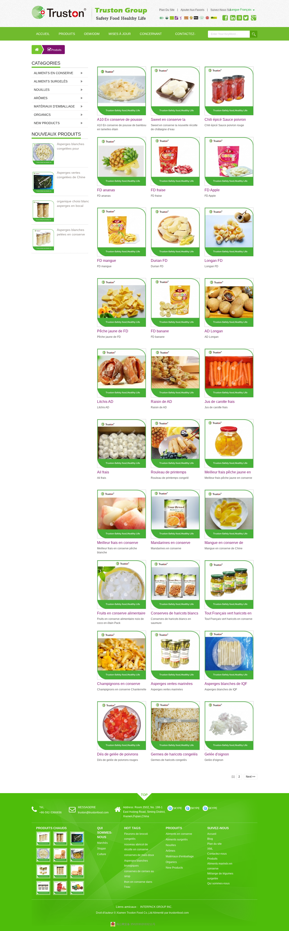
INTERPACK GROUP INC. (156, 906)
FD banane (160, 331)
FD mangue (106, 260)
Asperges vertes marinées (172, 684)
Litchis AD (105, 402)
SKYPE (177, 808)
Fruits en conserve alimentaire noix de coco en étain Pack (121, 613)
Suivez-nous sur (220, 9)
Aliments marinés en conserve (219, 866)
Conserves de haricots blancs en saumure (174, 613)
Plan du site (167, 9)
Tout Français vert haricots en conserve (228, 613)
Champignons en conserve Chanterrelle (118, 684)
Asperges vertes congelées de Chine (71, 175)
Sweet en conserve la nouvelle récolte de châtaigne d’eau (174, 120)
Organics (42, 114)
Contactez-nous (185, 36)
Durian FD (159, 260)
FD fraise (158, 190)
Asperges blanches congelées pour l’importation (70, 146)
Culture (101, 854)
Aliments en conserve (53, 73)
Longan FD (214, 260)
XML (210, 848)
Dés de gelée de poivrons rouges (117, 754)
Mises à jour (120, 34)
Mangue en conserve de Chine (224, 543)
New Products (47, 123)
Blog (210, 838)
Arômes (40, 98)
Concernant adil (151, 36)
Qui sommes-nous (218, 883)
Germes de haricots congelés (174, 754)
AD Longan (214, 331)
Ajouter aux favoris (192, 9)
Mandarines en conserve (170, 543)
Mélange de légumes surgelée (220, 876)
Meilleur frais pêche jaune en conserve (228, 472)
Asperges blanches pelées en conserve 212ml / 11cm (71, 232)
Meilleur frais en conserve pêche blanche (117, 543)
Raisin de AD (161, 402)
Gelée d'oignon (217, 754)
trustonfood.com (179, 912)
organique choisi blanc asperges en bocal (73, 203)
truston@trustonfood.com (93, 812)
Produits (67, 34)
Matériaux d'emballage (54, 106)
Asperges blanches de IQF (226, 684)
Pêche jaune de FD (112, 331)
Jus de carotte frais (220, 402)
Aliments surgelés (51, 81)
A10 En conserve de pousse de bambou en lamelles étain (120, 120)
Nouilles (41, 89)
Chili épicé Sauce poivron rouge (225, 120)
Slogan (101, 848)
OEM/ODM (92, 34)
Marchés (102, 842)
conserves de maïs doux (139, 855)
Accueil (43, 34)
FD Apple (212, 190)
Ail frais (103, 472)
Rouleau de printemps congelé (168, 472)
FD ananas (106, 190)
